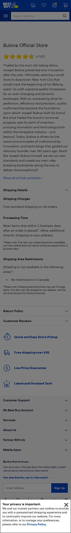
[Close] (66, 504)
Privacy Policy (36, 524)
